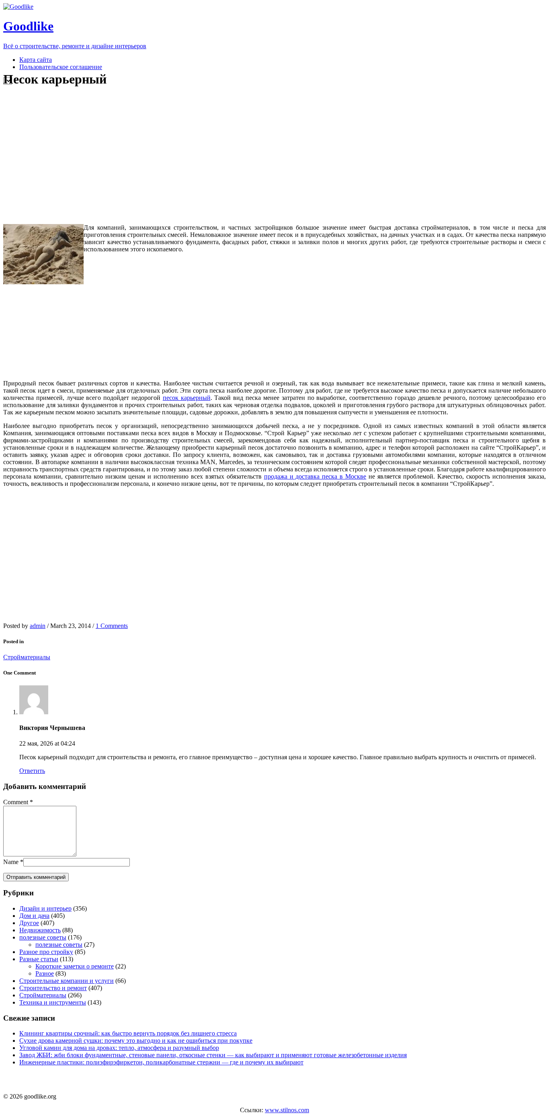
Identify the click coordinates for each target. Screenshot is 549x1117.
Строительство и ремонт (53, 988)
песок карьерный (187, 397)
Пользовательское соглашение (60, 66)
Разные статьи (38, 959)
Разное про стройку (46, 951)
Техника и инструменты (52, 1002)
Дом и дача (34, 915)
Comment (15, 802)
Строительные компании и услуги (66, 980)
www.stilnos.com (287, 1110)
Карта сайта (35, 59)
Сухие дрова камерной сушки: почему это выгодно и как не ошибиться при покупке (135, 1040)
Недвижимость (40, 930)
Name (10, 861)
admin (37, 625)
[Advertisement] (154, 156)
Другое (29, 922)
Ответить (32, 770)
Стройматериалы (26, 657)
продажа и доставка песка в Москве (315, 476)
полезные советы (42, 937)
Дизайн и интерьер (45, 908)
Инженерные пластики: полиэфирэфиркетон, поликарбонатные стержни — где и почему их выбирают (161, 1062)
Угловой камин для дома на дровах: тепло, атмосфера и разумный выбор (119, 1047)
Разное (44, 973)
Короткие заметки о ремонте (74, 966)
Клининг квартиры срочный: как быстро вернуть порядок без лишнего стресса (128, 1033)
